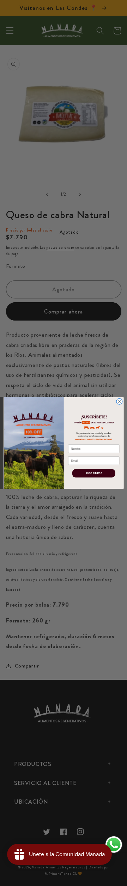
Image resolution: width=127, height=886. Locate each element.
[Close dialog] (119, 401)
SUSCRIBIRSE (93, 473)
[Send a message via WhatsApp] (113, 844)
